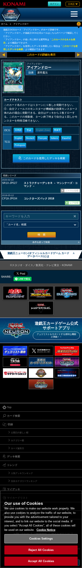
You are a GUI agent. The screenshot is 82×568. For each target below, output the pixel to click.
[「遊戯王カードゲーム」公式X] (41, 351)
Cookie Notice (46, 529)
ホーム (4, 24)
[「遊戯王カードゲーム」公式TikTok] (15, 362)
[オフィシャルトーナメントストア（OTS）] (41, 373)
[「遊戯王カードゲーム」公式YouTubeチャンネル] (67, 351)
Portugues (20, 145)
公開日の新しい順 (19, 432)
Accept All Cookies (41, 561)
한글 (29, 130)
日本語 (18, 130)
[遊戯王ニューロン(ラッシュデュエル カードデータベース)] (41, 384)
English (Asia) (43, 130)
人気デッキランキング (22, 473)
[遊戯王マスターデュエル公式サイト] (41, 308)
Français (42, 138)
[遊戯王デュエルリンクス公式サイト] (67, 293)
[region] (41, 529)
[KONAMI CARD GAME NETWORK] (67, 362)
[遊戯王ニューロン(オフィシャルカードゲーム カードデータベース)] (11, 14)
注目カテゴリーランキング (24, 481)
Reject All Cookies (41, 550)
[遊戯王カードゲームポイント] (41, 362)
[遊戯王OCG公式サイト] (15, 293)
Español (66, 138)
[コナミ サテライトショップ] (15, 373)
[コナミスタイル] (67, 373)
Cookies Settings (41, 538)
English (18, 138)
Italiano (54, 138)
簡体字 (57, 130)
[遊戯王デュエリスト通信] (15, 351)
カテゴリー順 (17, 440)
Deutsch (30, 138)
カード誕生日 (17, 448)
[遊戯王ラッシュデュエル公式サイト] (41, 293)
